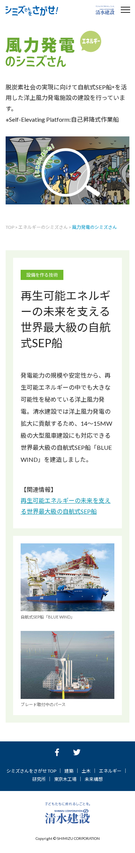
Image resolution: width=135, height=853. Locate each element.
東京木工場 (65, 779)
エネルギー (110, 771)
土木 (86, 771)
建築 (69, 771)
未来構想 (94, 779)
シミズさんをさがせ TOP (31, 771)
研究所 (39, 779)
